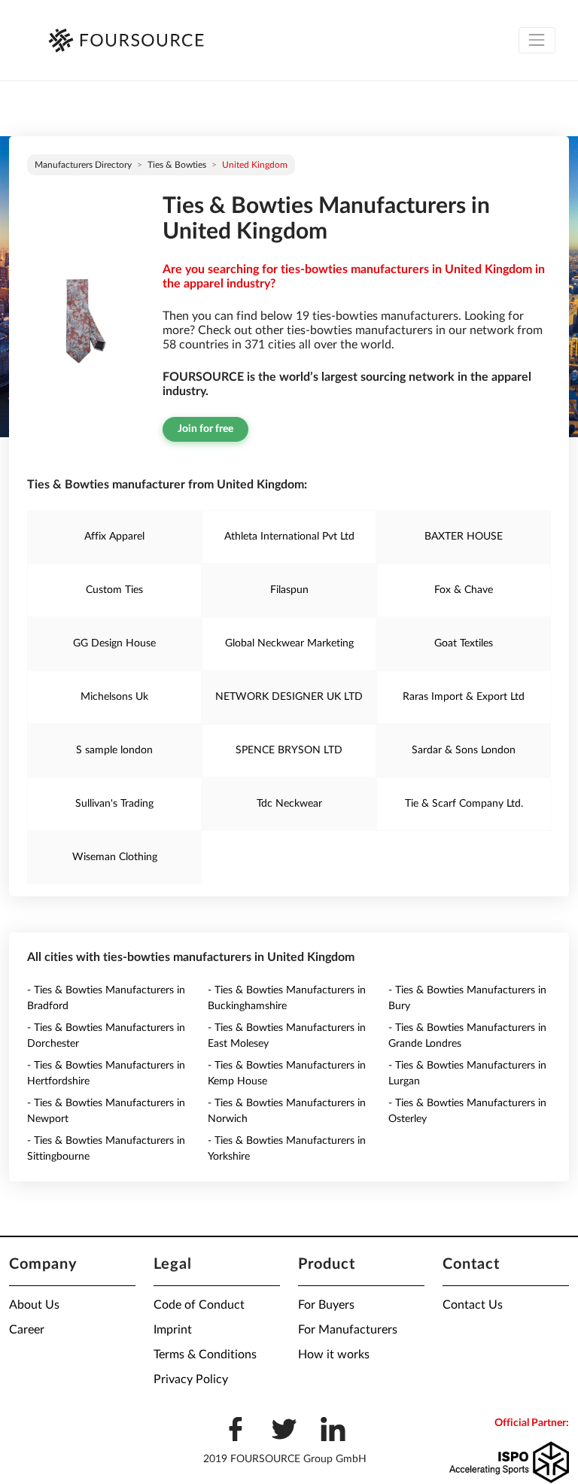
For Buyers (326, 1305)
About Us (34, 1305)
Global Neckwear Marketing (289, 643)
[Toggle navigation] (537, 40)
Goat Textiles (463, 643)
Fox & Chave (463, 590)
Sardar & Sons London (464, 750)
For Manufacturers (347, 1330)
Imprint (173, 1330)
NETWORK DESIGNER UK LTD (289, 697)
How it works (334, 1355)
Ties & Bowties (177, 164)
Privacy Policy (191, 1379)
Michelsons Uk (114, 697)
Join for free (205, 429)
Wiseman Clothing (114, 857)
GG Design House (114, 643)
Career (26, 1330)
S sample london (114, 750)
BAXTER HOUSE (463, 536)
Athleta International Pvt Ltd (289, 536)
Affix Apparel (114, 536)
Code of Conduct (199, 1305)
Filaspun (289, 590)
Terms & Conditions (205, 1355)
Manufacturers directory (83, 164)
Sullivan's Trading (114, 803)
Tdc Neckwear (289, 803)
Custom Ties (114, 590)
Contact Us (473, 1305)
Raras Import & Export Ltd (464, 697)
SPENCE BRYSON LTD (289, 750)
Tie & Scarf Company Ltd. (464, 803)
